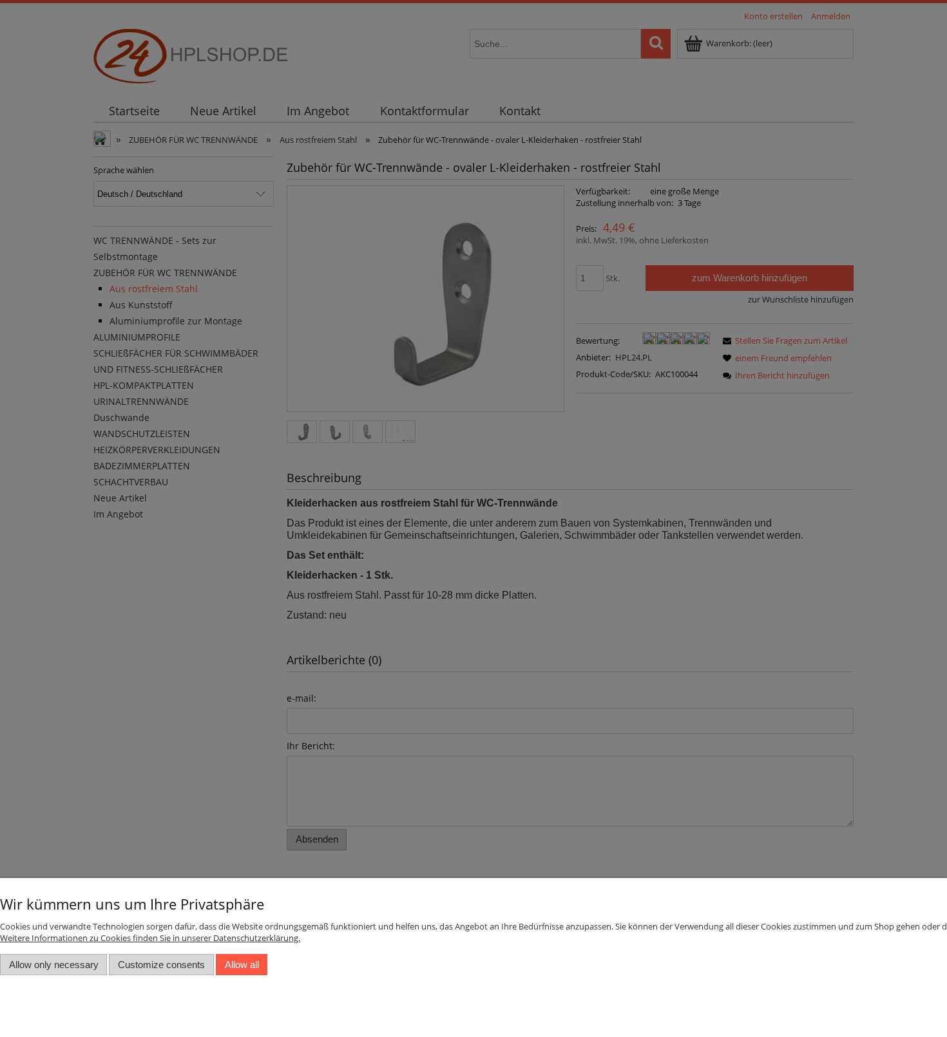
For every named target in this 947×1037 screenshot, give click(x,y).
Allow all (242, 964)
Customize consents (161, 964)
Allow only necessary (54, 964)
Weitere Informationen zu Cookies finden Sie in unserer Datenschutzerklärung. (150, 938)
